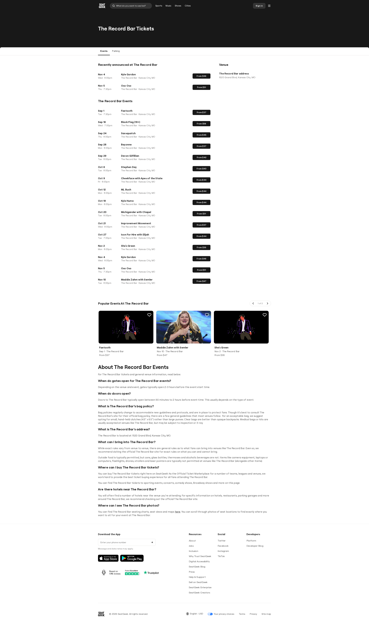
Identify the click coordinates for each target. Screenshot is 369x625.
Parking (116, 51)
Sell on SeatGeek (198, 582)
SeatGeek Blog (197, 566)
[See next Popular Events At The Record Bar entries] (267, 303)
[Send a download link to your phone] (152, 542)
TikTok (221, 556)
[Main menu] (269, 6)
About (192, 540)
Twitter (222, 540)
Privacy (253, 614)
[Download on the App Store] (108, 558)
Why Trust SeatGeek (200, 556)
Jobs (191, 545)
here (177, 511)
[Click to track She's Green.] (265, 315)
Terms (242, 614)
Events (104, 51)
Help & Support (197, 577)
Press (192, 571)
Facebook (223, 545)
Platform (251, 540)
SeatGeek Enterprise (200, 587)
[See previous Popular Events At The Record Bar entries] (253, 303)
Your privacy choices (224, 614)
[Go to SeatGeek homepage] (102, 6)
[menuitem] (159, 6)
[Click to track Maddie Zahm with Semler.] (207, 315)
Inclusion (193, 551)
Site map (266, 614)
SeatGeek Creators (199, 592)
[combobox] (131, 6)
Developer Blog (254, 545)
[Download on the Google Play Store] (132, 558)
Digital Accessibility (199, 561)
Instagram (223, 551)
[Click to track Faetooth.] (149, 315)
